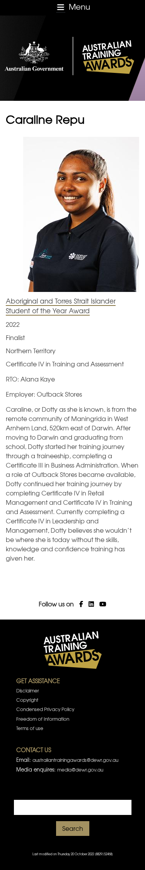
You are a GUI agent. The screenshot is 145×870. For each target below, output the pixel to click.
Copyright (27, 699)
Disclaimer (27, 690)
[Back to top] (129, 854)
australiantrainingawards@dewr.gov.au (75, 759)
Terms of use (29, 728)
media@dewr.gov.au (80, 769)
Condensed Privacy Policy (45, 709)
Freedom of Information (42, 718)
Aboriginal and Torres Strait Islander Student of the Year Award (61, 306)
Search (72, 828)
